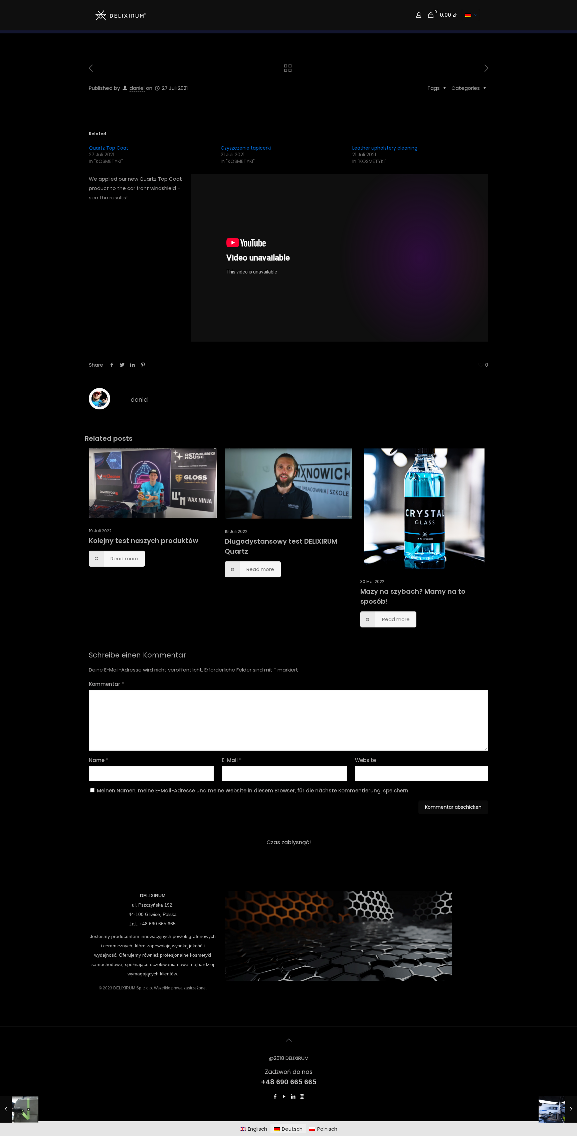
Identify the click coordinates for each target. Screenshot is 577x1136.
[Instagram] (302, 1096)
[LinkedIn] (293, 1096)
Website (365, 760)
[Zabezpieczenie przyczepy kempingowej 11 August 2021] (558, 1109)
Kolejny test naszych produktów (143, 540)
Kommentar (106, 684)
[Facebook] (274, 1096)
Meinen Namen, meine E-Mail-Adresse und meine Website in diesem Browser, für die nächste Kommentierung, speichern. (253, 790)
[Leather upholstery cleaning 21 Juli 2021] (19, 1109)
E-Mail (232, 760)
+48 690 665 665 (158, 923)
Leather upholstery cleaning (384, 148)
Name (99, 760)
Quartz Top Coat (108, 148)
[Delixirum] (120, 15)
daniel (137, 87)
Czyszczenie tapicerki (246, 148)
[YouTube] (283, 1096)
